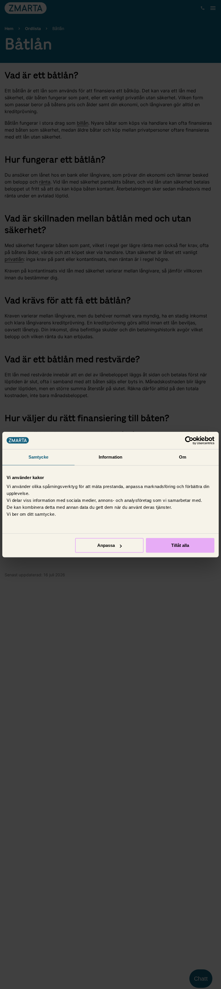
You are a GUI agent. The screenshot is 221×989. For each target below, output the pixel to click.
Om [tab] (182, 457)
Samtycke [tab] (38, 457)
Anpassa (106, 545)
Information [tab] (110, 457)
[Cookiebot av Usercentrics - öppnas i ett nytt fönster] (189, 440)
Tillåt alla (180, 545)
